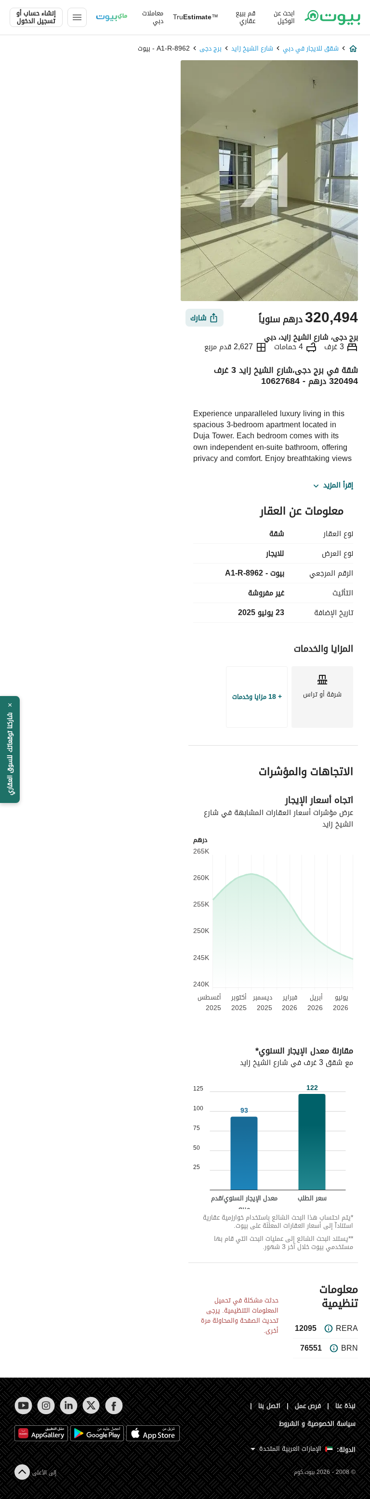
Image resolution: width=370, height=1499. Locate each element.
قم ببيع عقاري (245, 17)
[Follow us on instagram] (46, 1405)
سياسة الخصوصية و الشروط (317, 1423)
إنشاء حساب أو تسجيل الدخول (36, 17)
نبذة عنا (345, 1405)
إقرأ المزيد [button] (338, 485)
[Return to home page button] (332, 17)
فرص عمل (308, 1405)
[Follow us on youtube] (23, 1405)
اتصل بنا (269, 1405)
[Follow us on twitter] (91, 1405)
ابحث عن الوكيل (284, 17)
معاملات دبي (152, 17)
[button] (10, 749)
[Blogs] (112, 17)
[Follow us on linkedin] (69, 1405)
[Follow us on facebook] (114, 1405)
